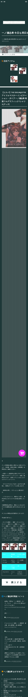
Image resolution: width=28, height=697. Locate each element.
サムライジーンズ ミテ (10, 694)
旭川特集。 (7, 692)
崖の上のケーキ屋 (8, 685)
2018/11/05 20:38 (18, 631)
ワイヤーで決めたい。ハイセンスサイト (15, 683)
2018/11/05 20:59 (15, 617)
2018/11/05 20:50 (17, 661)
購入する (15, 582)
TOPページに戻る (9, 54)
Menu (25, 1)
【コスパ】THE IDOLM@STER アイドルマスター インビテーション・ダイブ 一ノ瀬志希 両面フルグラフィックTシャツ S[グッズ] (14, 98)
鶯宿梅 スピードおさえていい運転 (13, 691)
